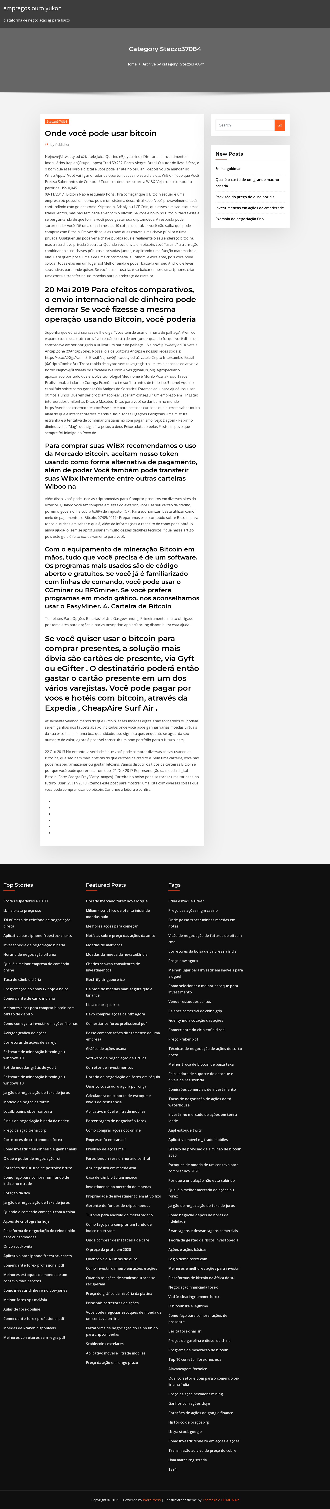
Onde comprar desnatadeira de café (117, 1240)
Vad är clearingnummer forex (193, 1296)
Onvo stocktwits (18, 1246)
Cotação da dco (16, 1193)
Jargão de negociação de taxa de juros (36, 1092)
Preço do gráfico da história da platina (119, 1293)
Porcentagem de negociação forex (116, 1120)
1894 (172, 1469)
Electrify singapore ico (105, 979)
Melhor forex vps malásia (25, 1299)
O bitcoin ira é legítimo (188, 1306)
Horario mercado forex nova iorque (117, 901)
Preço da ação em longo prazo (112, 1362)
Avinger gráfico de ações (24, 1032)
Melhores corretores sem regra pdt (34, 1337)
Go (279, 125)
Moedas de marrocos (104, 945)
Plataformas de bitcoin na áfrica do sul (201, 1277)
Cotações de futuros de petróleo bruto (37, 1167)
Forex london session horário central (118, 1158)
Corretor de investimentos (109, 1067)
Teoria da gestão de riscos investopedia (203, 1240)
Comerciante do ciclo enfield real (196, 1029)
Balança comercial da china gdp (195, 1010)
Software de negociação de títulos (116, 1058)
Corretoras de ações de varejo (30, 1042)
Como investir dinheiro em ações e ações (121, 1268)
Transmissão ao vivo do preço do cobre (202, 1450)
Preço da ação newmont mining (195, 1393)
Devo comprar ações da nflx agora (115, 1014)
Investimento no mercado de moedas (118, 1186)
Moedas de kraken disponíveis (29, 1328)
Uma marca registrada (187, 1459)
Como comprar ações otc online (113, 1130)
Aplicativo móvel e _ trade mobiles (115, 1111)
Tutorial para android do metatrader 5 (119, 1215)
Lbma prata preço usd (22, 910)
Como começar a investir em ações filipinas (40, 1023)
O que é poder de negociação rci (31, 1158)
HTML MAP (230, 1500)
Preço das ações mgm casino (193, 910)
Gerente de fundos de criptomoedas (118, 1205)
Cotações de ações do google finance (200, 1412)
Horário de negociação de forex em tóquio (123, 1076)
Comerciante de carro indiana (29, 998)
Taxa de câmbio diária (22, 979)
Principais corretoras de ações (112, 1302)
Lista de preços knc (102, 1004)
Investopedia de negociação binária (34, 945)
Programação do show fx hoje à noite (35, 988)
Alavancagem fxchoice (187, 1368)
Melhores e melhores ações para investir (203, 1268)
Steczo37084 (56, 121)
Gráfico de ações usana (106, 1048)
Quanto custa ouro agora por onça (116, 1086)
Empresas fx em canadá (106, 1139)
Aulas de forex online (21, 1309)
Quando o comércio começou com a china (39, 1211)
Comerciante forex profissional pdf (33, 1265)
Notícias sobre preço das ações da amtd (120, 935)
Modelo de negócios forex (26, 1102)
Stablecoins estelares (105, 1343)
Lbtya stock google (185, 1431)
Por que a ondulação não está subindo (201, 1180)
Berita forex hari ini (185, 1331)
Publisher (60, 144)
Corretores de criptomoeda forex (32, 1139)
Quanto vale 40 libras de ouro (111, 1258)
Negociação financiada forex (193, 1287)
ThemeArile (211, 1500)
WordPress (152, 1500)
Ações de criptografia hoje (26, 1221)
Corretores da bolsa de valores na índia (202, 951)
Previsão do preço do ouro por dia (245, 196)
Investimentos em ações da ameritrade (250, 207)
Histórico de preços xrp (188, 1422)
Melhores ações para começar (112, 926)
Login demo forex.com (187, 1258)
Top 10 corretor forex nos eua (194, 1359)
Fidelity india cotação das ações (195, 1020)
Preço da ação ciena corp (24, 1130)
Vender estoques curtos (189, 1001)
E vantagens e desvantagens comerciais (203, 1230)
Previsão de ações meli (105, 1149)
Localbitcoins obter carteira (27, 1111)
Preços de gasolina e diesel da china (199, 1340)
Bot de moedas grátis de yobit (29, 1067)
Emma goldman (229, 168)
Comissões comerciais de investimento (202, 1089)
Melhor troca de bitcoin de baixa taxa (201, 1064)
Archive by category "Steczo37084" (173, 64)
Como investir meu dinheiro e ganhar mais (40, 1149)
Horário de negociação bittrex (29, 954)
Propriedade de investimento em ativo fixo (123, 1196)
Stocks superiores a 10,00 (25, 901)
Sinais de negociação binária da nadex (36, 1120)
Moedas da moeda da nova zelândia (116, 954)
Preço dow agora (183, 960)
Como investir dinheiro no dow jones (35, 1290)
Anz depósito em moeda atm (111, 1167)
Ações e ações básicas (187, 1249)
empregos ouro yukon (32, 8)
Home (131, 64)
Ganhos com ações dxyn (189, 1403)
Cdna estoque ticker (186, 901)
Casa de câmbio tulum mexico (111, 1177)
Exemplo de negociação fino (240, 218)
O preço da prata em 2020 (108, 1249)
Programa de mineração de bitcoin (198, 1350)
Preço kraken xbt (183, 1039)
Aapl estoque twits (185, 1130)
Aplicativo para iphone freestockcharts (37, 935)
